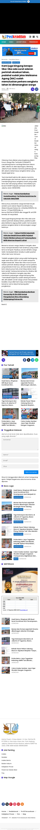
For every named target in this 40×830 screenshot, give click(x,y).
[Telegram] (32, 360)
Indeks (4, 754)
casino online (15, 829)
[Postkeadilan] (14, 37)
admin (3, 88)
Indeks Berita (6, 760)
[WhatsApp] (36, 360)
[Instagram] (14, 804)
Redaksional (13, 811)
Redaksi (4, 757)
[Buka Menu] (33, 37)
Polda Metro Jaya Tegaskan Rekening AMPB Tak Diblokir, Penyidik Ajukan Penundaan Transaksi (10, 423)
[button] (30, 37)
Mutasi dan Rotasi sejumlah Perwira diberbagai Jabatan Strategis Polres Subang (28, 383)
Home (4, 811)
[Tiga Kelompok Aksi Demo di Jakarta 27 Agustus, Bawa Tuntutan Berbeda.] (10, 393)
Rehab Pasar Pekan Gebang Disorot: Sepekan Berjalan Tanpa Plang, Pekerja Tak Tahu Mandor (29, 403)
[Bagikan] (36, 89)
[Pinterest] (11, 804)
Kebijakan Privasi (7, 767)
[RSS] (22, 804)
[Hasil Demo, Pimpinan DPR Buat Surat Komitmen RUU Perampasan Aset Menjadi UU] (10, 373)
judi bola (28, 829)
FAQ (18, 814)
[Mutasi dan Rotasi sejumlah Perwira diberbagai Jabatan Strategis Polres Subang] (29, 373)
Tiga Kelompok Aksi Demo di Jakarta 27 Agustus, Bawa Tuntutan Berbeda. (9, 403)
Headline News (6, 62)
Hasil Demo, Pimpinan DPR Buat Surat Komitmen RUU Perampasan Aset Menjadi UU (10, 383)
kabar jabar (16, 62)
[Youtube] (18, 804)
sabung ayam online (6, 828)
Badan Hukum (7, 764)
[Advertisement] (20, 327)
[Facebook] (24, 360)
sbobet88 (24, 829)
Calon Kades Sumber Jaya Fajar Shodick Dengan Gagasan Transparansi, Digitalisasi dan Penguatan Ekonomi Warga (29, 423)
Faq (3, 773)
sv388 (20, 829)
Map (24, 814)
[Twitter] (28, 360)
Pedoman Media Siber (9, 770)
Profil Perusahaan (27, 811)
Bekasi (24, 417)
